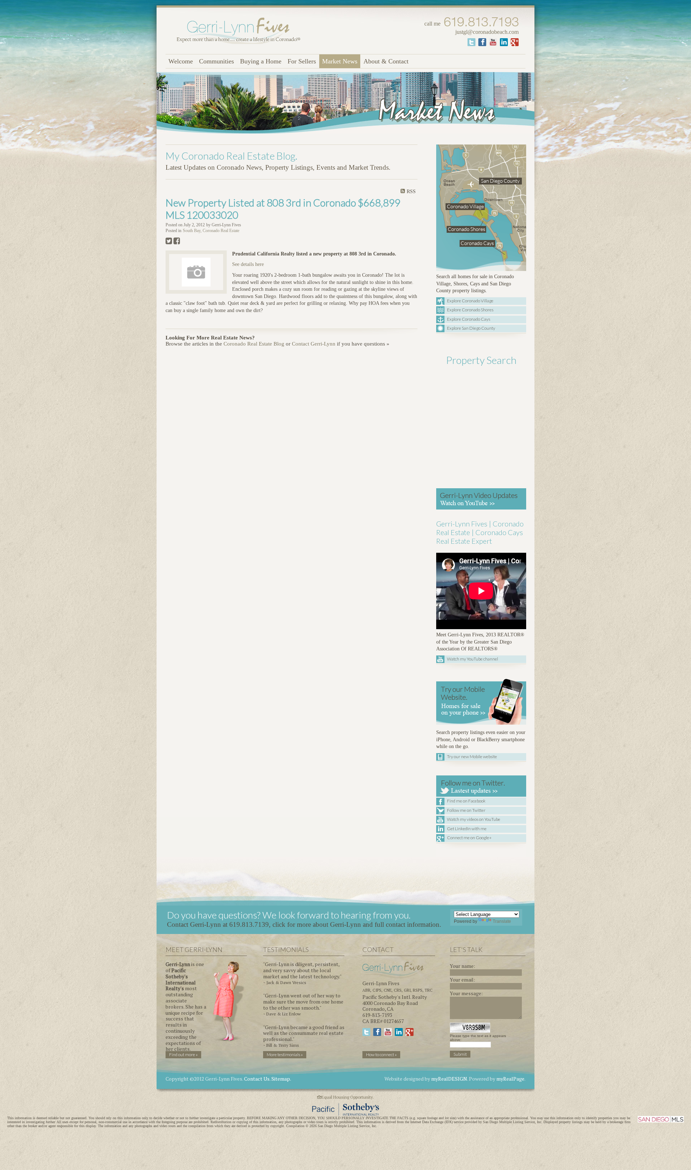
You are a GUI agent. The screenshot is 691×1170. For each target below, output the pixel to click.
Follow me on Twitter (466, 810)
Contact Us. (257, 1078)
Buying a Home (260, 61)
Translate (502, 921)
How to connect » (381, 1054)
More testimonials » (285, 1054)
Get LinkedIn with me (467, 828)
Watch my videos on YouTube (473, 819)
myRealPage (510, 1078)
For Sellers (302, 61)
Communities (216, 61)
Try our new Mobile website (472, 756)
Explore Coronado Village (470, 300)
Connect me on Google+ (469, 837)
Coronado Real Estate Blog (253, 344)
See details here (248, 264)
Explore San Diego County (471, 328)
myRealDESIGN (449, 1078)
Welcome (180, 61)
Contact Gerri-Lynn (313, 344)
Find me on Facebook (466, 801)
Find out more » (183, 1054)
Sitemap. (281, 1078)
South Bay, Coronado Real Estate (211, 230)
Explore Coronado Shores (470, 309)
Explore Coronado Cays (468, 319)
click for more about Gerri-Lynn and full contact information (355, 924)
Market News (339, 61)
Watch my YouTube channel (472, 659)
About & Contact (385, 61)
